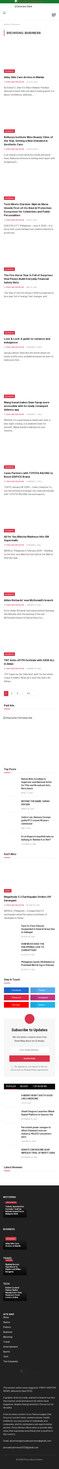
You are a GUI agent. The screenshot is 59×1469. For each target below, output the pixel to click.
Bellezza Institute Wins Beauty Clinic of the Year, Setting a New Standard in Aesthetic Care (28, 141)
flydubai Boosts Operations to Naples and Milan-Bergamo (13, 1268)
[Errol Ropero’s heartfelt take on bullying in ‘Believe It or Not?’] (11, 840)
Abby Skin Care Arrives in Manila (24, 77)
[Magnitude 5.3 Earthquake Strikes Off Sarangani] (29, 877)
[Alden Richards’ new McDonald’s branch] (29, 580)
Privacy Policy (30, 1070)
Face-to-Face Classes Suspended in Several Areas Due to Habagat (38, 929)
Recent (24, 1086)
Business (9, 71)
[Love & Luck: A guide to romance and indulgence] (29, 319)
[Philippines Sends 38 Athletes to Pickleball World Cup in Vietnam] (11, 965)
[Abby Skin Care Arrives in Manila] (29, 57)
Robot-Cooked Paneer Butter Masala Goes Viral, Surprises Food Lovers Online (13, 1293)
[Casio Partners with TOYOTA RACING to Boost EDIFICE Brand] (29, 453)
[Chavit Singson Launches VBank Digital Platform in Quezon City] (11, 1114)
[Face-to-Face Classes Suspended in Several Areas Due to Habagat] (11, 929)
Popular (11, 1086)
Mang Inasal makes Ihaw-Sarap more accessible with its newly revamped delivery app (26, 406)
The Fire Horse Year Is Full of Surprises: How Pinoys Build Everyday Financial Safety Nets (28, 279)
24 (28, 693)
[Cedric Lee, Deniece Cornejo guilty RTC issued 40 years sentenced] (11, 820)
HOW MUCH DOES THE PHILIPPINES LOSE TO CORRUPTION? (32, 947)
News (7, 891)
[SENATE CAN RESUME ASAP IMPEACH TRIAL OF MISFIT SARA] (11, 1153)
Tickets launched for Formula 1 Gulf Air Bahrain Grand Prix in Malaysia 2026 (14, 1210)
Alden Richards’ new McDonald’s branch (28, 600)
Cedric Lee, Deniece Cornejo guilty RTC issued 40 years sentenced (36, 820)
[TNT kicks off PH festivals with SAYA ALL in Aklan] (29, 640)
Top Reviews (40, 1086)
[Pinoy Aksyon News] (18, 15)
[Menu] (54, 15)
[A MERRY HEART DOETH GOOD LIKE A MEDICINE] (11, 1099)
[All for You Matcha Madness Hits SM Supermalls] (29, 517)
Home (6, 24)
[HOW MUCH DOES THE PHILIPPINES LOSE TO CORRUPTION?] (11, 947)
